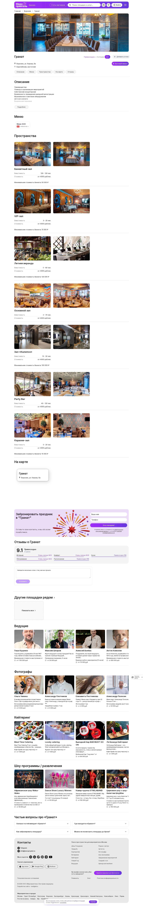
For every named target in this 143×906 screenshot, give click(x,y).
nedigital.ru (34, 886)
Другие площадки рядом (33, 597)
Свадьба (74, 849)
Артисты (101, 849)
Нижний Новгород (96, 896)
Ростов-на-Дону (23, 899)
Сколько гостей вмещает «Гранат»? (31, 824)
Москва (19, 896)
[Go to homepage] (22, 5)
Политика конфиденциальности (107, 878)
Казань (67, 896)
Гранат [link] (37, 11)
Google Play (39, 866)
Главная (17, 11)
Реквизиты (75, 878)
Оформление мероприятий (108, 858)
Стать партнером (58, 5)
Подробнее (21, 107)
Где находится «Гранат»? (84, 824)
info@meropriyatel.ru (27, 851)
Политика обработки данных (137, 677)
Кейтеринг (75, 858)
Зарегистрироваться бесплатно (107, 873)
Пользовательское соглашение (28, 878)
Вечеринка (75, 855)
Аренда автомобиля (105, 863)
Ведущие (75, 863)
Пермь (122, 896)
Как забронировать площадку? (29, 832)
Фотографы (102, 852)
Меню (31, 72)
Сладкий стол (103, 860)
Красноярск (85, 896)
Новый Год (75, 860)
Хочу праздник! (109, 525)
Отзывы (71, 72)
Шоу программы (104, 855)
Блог (89, 878)
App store (25, 866)
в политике (63, 902)
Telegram (23, 848)
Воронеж (32, 5)
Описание (20, 72)
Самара (32, 899)
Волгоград (41, 896)
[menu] (125, 5)
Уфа (38, 899)
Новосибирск (108, 896)
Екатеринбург (59, 896)
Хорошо (93, 901)
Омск (116, 896)
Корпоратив (76, 852)
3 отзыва (100, 57)
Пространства (44, 72)
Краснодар (75, 896)
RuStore (52, 866)
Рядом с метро (104, 846)
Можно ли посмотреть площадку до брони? (92, 832)
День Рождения (77, 846)
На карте (59, 72)
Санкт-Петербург (30, 896)
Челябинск (44, 899)
